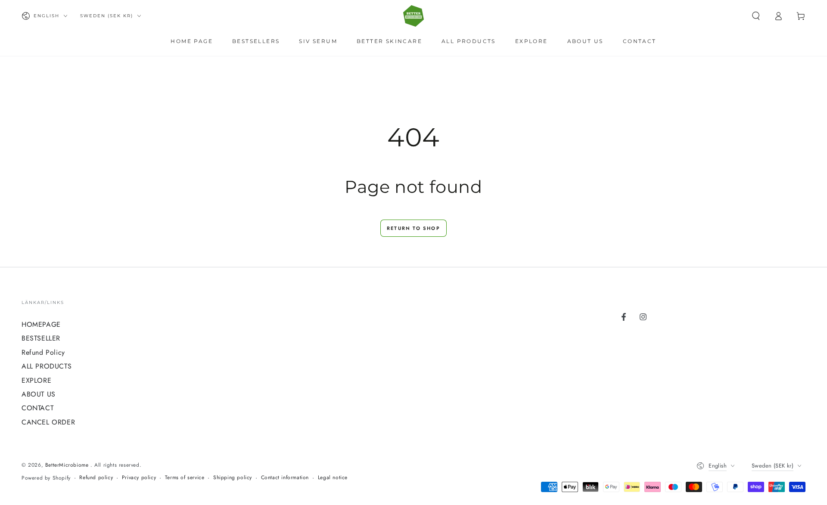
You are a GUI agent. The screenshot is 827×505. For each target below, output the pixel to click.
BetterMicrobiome (67, 465)
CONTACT (37, 408)
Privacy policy (139, 477)
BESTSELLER (41, 338)
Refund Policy (43, 352)
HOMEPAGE (41, 324)
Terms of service (185, 477)
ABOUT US (39, 394)
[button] (756, 15)
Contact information (285, 477)
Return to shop (413, 228)
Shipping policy (232, 477)
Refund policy (96, 477)
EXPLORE (36, 380)
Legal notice (333, 477)
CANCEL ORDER (48, 422)
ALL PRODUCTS (47, 366)
